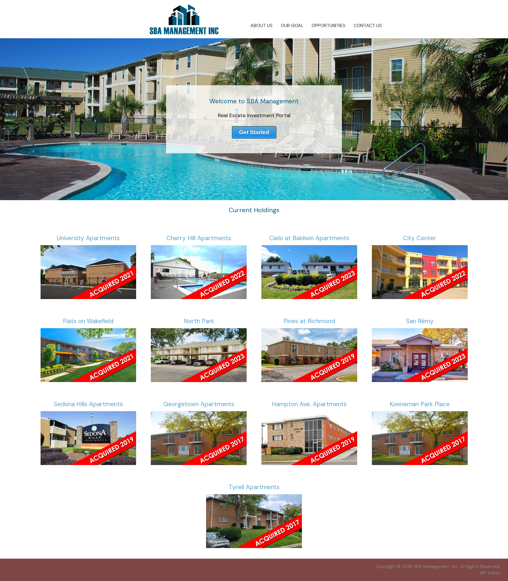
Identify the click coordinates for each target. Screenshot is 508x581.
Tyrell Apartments (254, 487)
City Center (419, 238)
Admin (489, 573)
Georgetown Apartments (198, 404)
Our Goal (292, 25)
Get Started (254, 132)
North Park (199, 321)
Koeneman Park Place (420, 404)
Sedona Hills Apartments (88, 404)
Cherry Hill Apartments (198, 238)
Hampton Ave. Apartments (309, 404)
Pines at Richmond (309, 321)
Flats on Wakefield (88, 321)
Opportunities (328, 25)
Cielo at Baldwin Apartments (309, 238)
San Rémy (420, 321)
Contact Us (368, 25)
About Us (261, 25)
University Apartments (88, 238)
